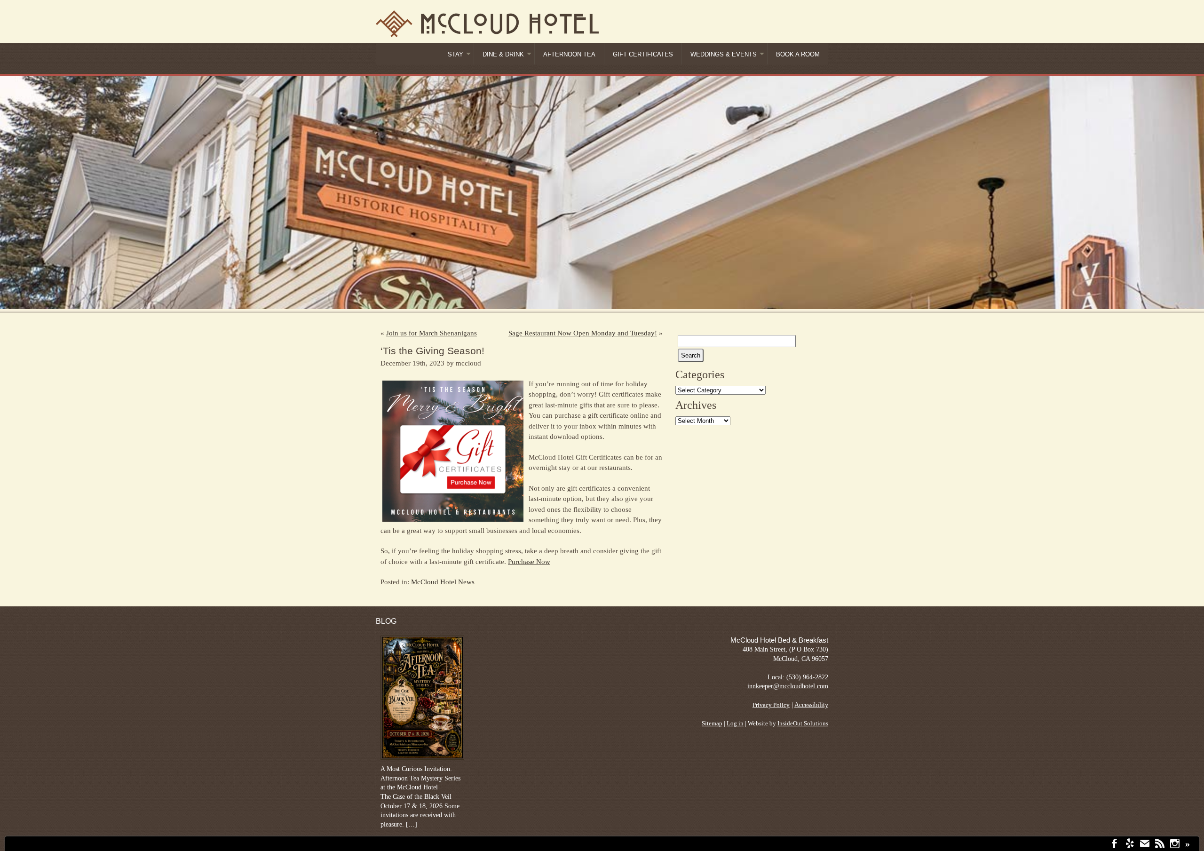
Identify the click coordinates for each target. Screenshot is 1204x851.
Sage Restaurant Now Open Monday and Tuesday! (582, 333)
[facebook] (1114, 844)
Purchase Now (529, 561)
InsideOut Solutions (802, 723)
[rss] (1159, 844)
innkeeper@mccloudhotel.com (787, 686)
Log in (735, 723)
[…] (411, 824)
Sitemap (712, 723)
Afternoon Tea (569, 54)
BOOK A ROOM (798, 54)
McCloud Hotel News (443, 582)
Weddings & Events (723, 54)
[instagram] (1175, 844)
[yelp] (1129, 844)
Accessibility (811, 704)
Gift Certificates (643, 54)
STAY (455, 54)
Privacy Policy (771, 705)
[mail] (1144, 844)
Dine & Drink (503, 54)
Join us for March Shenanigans (431, 333)
